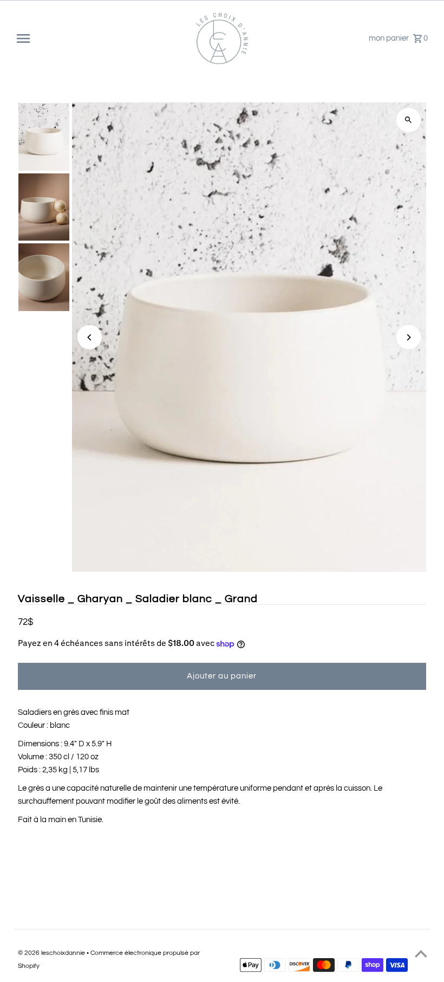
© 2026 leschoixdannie (52, 953)
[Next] (408, 337)
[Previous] (89, 337)
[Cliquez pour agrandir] (408, 120)
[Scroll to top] (421, 953)
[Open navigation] (101, 38)
